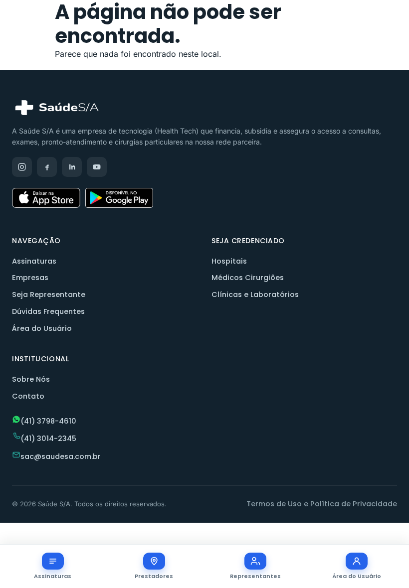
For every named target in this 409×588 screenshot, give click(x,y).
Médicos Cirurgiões (247, 278)
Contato (28, 396)
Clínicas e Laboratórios (255, 294)
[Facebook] (47, 167)
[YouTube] (97, 167)
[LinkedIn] (72, 167)
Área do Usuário (42, 328)
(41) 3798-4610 (48, 421)
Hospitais (229, 261)
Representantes (255, 576)
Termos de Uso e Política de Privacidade (321, 504)
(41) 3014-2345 (48, 438)
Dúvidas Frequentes (48, 311)
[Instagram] (22, 167)
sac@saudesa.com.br (60, 456)
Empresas (30, 278)
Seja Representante (48, 294)
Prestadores (154, 576)
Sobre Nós (31, 379)
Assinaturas (34, 261)
